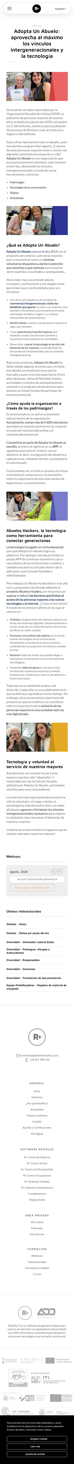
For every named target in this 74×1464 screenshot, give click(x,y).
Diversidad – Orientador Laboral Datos (30, 942)
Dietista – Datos (16, 924)
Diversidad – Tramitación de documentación (34, 977)
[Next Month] (59, 871)
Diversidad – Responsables (23, 960)
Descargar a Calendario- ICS (32, 887)
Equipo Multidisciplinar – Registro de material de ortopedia (37, 987)
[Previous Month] (53, 871)
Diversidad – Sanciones (21, 968)
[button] (9, 8)
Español (60, 8)
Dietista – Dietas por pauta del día (28, 933)
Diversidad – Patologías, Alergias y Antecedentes (28, 951)
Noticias (37, 26)
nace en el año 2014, (44, 251)
